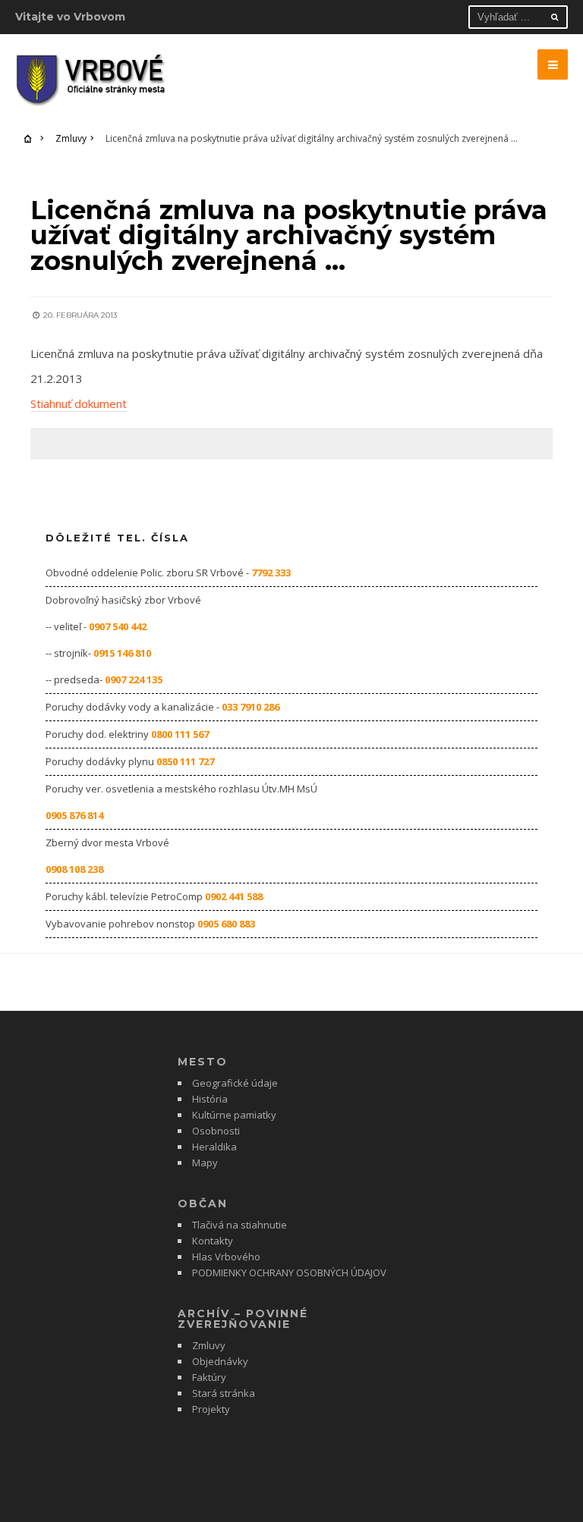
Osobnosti (216, 1131)
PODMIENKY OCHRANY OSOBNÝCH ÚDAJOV (289, 1272)
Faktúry (209, 1377)
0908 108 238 (74, 869)
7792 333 (271, 572)
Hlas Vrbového (226, 1256)
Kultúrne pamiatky (234, 1115)
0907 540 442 (118, 626)
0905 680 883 (226, 923)
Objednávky (220, 1361)
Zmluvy (71, 138)
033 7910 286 (250, 707)
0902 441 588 (234, 896)
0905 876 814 (74, 815)
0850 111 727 (185, 761)
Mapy (205, 1162)
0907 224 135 (133, 679)
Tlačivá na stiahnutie (239, 1225)
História (210, 1099)
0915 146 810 (122, 653)
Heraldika (214, 1146)
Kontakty (212, 1240)
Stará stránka (223, 1393)
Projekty (211, 1409)
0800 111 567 (180, 734)
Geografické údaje (235, 1083)
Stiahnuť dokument (78, 403)
